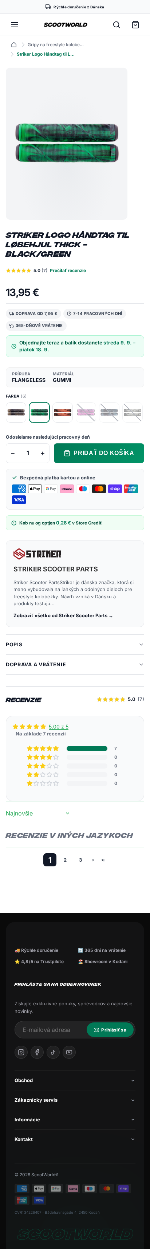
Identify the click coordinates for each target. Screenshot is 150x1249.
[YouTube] (69, 1052)
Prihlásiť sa (113, 1030)
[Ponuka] (14, 24)
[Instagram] (21, 1052)
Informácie (27, 1119)
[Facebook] (37, 1052)
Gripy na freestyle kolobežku (57, 44)
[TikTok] (53, 1052)
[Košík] (135, 24)
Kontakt (24, 1139)
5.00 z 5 (58, 726)
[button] (43, 748)
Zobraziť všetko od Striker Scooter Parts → (63, 615)
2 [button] (65, 860)
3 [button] (80, 860)
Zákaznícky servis (36, 1100)
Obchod (24, 1080)
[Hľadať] (116, 24)
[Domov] (14, 45)
